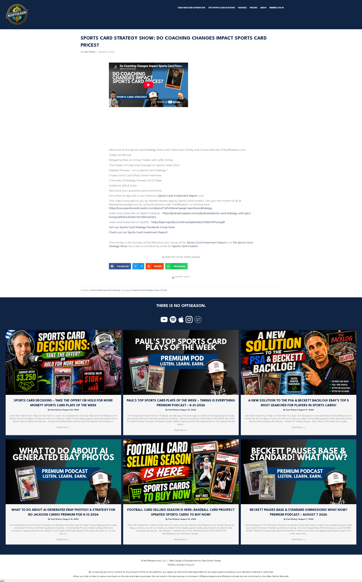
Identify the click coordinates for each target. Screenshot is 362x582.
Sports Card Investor (185, 246)
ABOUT (263, 8)
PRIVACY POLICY (185, 565)
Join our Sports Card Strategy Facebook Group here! (142, 227)
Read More (63, 427)
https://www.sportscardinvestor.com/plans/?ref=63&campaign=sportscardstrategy (160, 208)
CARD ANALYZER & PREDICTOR (191, 8)
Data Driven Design (211, 560)
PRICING (253, 8)
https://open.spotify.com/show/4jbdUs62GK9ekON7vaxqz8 (188, 222)
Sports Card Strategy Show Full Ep (149, 290)
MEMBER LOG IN (276, 8)
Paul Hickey (56, 410)
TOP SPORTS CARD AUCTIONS (221, 8)
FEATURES (242, 8)
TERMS (171, 565)
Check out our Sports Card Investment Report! (138, 232)
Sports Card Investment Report (178, 195)
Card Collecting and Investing (105, 290)
